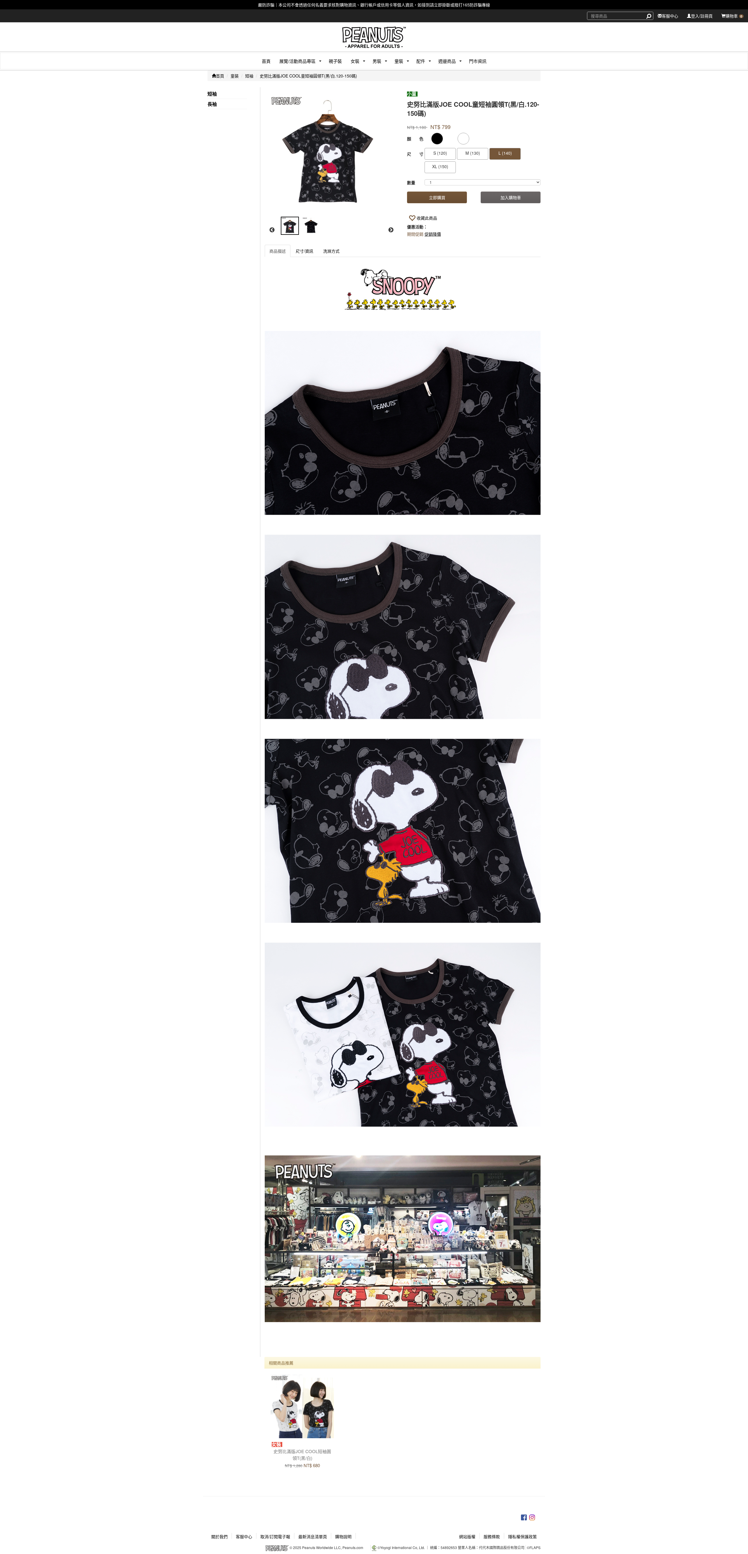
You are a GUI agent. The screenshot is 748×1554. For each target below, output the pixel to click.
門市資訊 (477, 61)
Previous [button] (272, 230)
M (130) (472, 153)
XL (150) (440, 166)
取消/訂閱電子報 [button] (275, 1536)
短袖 (249, 76)
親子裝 (335, 61)
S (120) (440, 153)
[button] (295, 61)
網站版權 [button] (467, 1536)
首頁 (266, 61)
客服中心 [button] (244, 1536)
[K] (437, 138)
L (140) (505, 153)
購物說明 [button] (343, 1536)
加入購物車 (511, 197)
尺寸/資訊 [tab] (304, 251)
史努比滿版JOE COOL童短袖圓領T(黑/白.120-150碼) (308, 76)
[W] (463, 138)
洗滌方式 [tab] (331, 251)
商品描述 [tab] (277, 251)
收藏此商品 (427, 218)
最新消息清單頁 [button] (312, 1536)
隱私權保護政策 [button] (522, 1536)
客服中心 (670, 16)
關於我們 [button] (219, 1536)
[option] (331, 153)
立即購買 (437, 197)
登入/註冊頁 (702, 16)
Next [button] (391, 230)
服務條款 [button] (492, 1536)
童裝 (235, 76)
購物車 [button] (734, 16)
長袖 (212, 104)
